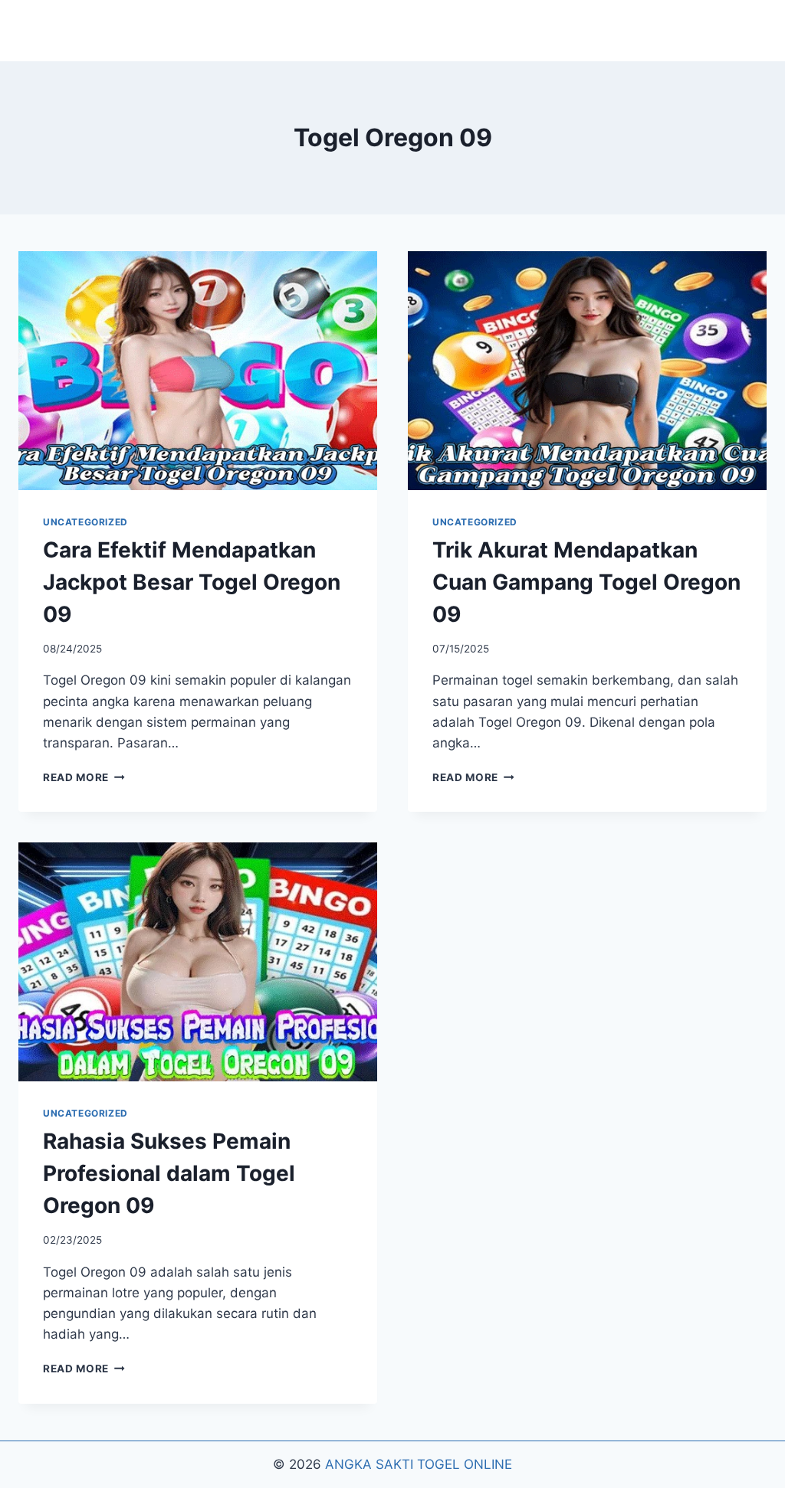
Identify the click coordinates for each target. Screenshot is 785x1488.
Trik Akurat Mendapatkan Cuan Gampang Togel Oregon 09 (586, 582)
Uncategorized (85, 522)
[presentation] (197, 370)
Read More (84, 777)
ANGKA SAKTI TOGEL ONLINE (418, 1464)
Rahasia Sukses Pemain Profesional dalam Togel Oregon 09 (169, 1173)
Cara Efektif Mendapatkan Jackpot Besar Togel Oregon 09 (191, 582)
